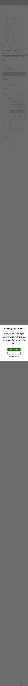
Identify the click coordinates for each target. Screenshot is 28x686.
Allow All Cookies (14, 349)
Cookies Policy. (14, 343)
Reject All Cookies (14, 356)
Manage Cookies (14, 353)
